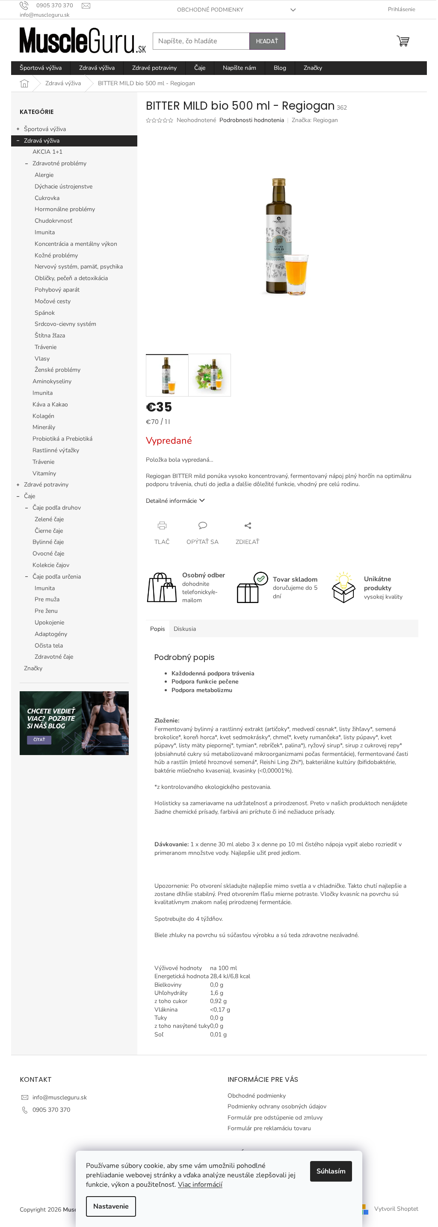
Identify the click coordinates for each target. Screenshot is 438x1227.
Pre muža (47, 599)
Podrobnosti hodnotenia (251, 120)
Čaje (29, 496)
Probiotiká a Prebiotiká (62, 439)
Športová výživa (45, 129)
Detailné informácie (171, 501)
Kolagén (43, 416)
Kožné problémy (56, 255)
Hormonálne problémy (65, 209)
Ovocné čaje (48, 553)
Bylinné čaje (48, 542)
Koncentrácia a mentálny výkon (76, 244)
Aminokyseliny (52, 381)
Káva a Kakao (50, 404)
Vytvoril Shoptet (396, 1209)
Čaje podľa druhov (57, 508)
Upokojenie (49, 622)
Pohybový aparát (57, 290)
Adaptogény (51, 634)
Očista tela (49, 646)
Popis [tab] (157, 629)
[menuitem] (40, 68)
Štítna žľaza (50, 335)
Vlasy (42, 359)
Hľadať (267, 41)
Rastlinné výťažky (56, 450)
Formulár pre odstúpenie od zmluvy (275, 1118)
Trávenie (45, 347)
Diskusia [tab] (185, 629)
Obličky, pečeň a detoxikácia (71, 278)
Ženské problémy (57, 370)
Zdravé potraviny (46, 485)
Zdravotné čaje (54, 657)
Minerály (44, 427)
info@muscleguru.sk (60, 1097)
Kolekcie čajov (51, 565)
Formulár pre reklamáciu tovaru (269, 1128)
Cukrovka (47, 198)
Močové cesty (53, 301)
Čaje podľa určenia (57, 577)
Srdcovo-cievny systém (65, 324)
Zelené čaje (49, 519)
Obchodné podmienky (210, 10)
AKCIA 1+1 (47, 152)
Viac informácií (200, 1184)
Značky (33, 668)
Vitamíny (44, 473)
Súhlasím (331, 1171)
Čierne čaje (49, 531)
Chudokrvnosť (53, 221)
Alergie (44, 175)
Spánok (45, 313)
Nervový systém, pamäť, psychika (79, 267)
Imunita (45, 232)
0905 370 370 (51, 1110)
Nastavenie (111, 1206)
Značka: (315, 120)
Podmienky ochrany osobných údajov (277, 1106)
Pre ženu (46, 611)
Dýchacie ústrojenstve (63, 186)
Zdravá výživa (41, 141)
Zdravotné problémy (59, 163)
